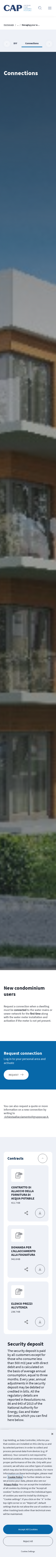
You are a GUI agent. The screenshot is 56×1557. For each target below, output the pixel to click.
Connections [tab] (32, 43)
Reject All (28, 1541)
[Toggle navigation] (49, 8)
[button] (28, 1158)
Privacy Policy (11, 1484)
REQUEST (14, 1074)
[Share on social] (26, 1213)
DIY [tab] (15, 43)
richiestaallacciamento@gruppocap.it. (26, 1117)
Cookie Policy (15, 1477)
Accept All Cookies (28, 1529)
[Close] (52, 1434)
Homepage (9, 24)
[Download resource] (40, 1213)
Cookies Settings (28, 1551)
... (18, 25)
